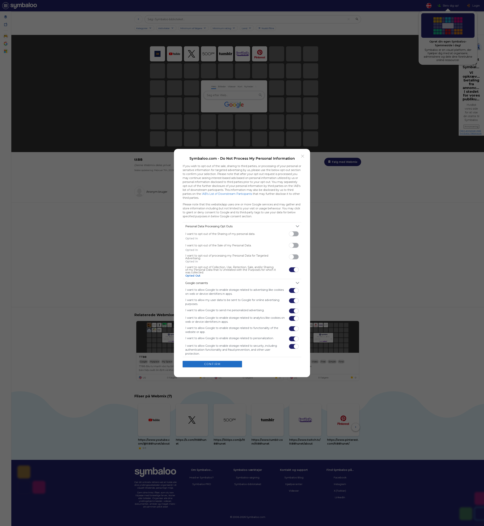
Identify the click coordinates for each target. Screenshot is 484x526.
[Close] (302, 156)
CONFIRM (212, 364)
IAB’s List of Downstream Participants (227, 194)
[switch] (294, 233)
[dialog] (242, 263)
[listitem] (242, 226)
